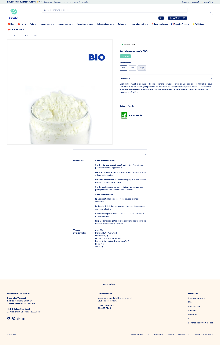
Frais (32, 24)
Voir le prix (125, 56)
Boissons (122, 24)
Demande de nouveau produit (200, 323)
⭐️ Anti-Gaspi (198, 24)
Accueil (9, 36)
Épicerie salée (46, 24)
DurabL (14, 334)
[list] (59, 92)
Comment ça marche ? (190, 2)
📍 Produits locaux (159, 24)
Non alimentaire (139, 24)
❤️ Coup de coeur (16, 30)
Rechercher (192, 315)
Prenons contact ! (195, 306)
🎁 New (11, 24)
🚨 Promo (22, 24)
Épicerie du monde (85, 24)
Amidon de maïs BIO (31, 36)
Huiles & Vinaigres (104, 24)
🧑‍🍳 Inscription (207, 2)
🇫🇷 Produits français (180, 24)
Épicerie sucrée (64, 24)
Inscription (192, 311)
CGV (190, 319)
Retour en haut (109, 284)
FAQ (190, 302)
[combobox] (114, 10)
